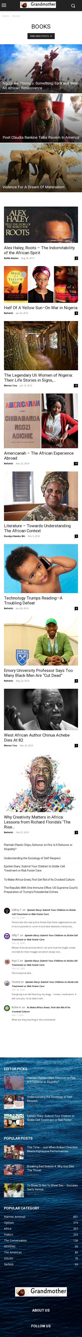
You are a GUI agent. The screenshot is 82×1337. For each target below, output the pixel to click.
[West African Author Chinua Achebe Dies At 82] (41, 709)
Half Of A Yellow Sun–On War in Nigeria (40, 307)
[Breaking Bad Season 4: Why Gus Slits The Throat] (14, 1169)
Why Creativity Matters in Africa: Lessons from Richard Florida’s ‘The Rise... (37, 822)
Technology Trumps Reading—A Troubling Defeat (33, 600)
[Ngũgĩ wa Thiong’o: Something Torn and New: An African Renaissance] (41, 68)
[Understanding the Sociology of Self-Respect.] (14, 1102)
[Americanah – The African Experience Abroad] (41, 420)
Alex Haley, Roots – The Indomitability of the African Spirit (39, 250)
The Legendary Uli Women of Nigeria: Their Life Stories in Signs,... (38, 378)
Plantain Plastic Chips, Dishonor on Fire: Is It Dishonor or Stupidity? (38, 847)
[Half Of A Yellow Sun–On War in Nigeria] (41, 284)
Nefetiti (8, 313)
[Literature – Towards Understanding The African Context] (41, 496)
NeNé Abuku (11, 258)
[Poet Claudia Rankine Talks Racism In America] (41, 118)
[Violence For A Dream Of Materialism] (41, 167)
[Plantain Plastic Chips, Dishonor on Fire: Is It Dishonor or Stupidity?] (14, 1083)
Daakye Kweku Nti (14, 536)
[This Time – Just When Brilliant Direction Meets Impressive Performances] (14, 1152)
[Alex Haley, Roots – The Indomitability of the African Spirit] (41, 225)
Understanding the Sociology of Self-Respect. (32, 858)
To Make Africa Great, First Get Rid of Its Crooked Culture (39, 879)
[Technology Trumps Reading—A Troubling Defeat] (41, 568)
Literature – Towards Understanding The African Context (37, 528)
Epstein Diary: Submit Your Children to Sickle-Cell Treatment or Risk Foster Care (34, 868)
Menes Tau (10, 385)
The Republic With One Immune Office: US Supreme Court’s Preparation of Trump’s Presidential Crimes (41, 890)
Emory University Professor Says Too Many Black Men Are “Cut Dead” (38, 673)
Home (5, 16)
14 (76, 463)
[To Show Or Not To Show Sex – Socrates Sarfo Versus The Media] (14, 1190)
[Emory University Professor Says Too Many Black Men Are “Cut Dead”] (41, 641)
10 (76, 385)
